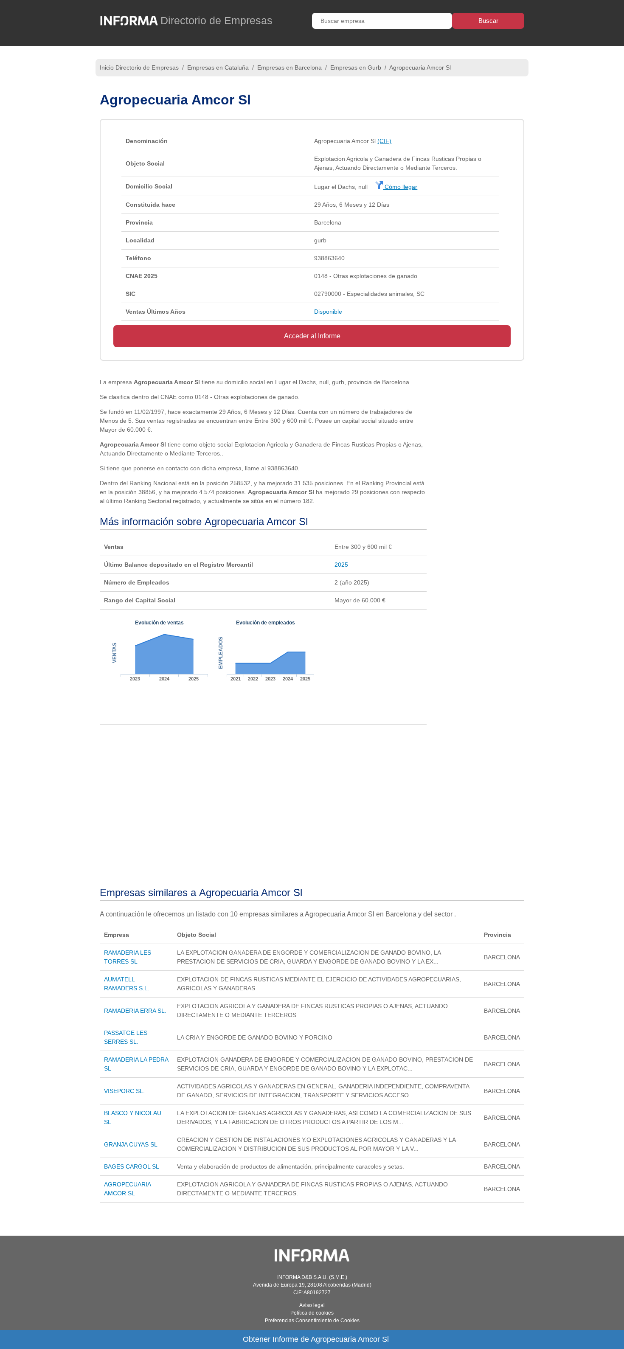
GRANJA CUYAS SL (130, 1144)
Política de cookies (312, 1313)
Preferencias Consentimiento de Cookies (312, 1321)
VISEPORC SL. (124, 1091)
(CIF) (384, 141)
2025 (341, 564)
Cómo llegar (400, 186)
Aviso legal (312, 1305)
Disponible (328, 311)
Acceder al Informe (312, 336)
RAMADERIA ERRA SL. (135, 1010)
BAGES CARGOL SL (131, 1166)
